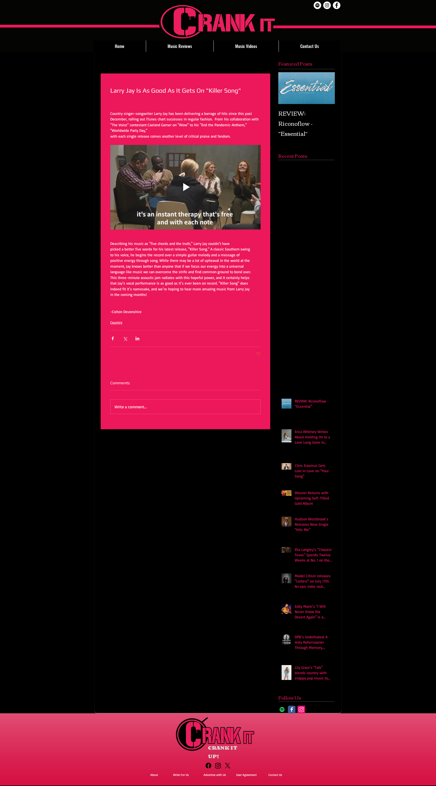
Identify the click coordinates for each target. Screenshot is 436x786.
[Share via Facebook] (112, 338)
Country (116, 322)
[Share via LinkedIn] (137, 338)
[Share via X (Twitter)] (125, 338)
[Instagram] (301, 709)
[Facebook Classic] (291, 709)
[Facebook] (208, 765)
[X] (227, 765)
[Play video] (185, 187)
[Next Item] (326, 88)
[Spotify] (317, 5)
